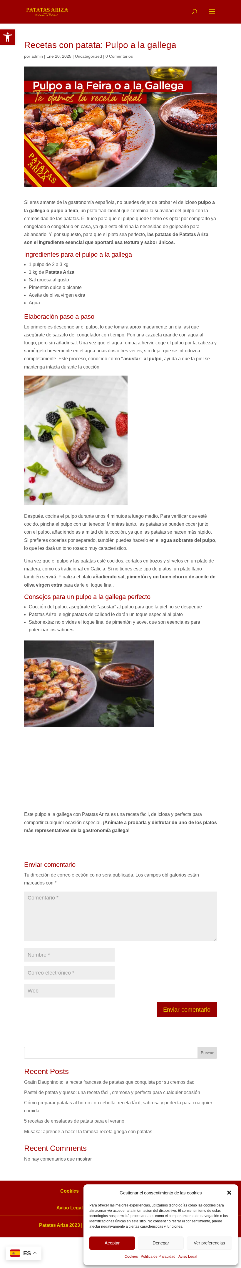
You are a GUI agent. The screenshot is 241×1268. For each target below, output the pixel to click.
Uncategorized (88, 56)
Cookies (131, 1256)
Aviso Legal (187, 1256)
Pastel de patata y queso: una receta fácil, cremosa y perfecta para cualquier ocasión (112, 1092)
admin (37, 56)
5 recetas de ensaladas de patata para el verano (74, 1120)
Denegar (161, 1242)
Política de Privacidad (158, 1256)
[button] (7, 37)
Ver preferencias (209, 1242)
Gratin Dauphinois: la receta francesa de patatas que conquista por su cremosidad (109, 1082)
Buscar (207, 1052)
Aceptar (112, 1242)
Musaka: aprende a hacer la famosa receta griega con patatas (88, 1131)
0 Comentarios (119, 56)
